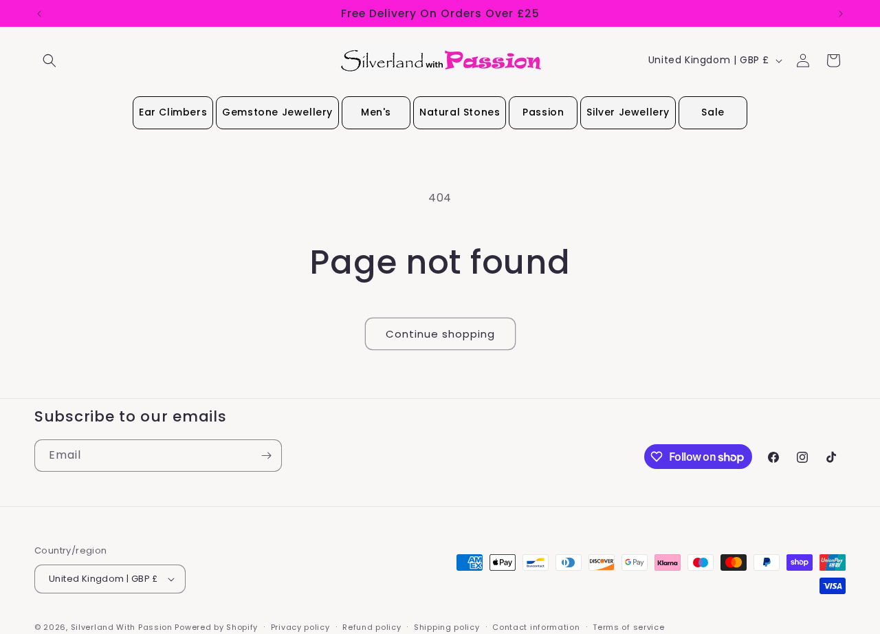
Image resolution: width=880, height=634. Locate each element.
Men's (376, 112)
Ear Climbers (173, 112)
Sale (712, 112)
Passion (543, 112)
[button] (49, 60)
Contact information (536, 627)
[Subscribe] (266, 455)
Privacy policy (300, 627)
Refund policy (371, 627)
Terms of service (628, 627)
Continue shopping (440, 334)
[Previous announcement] (39, 14)
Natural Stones (459, 112)
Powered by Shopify (216, 627)
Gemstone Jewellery (277, 112)
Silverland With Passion (122, 627)
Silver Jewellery (628, 112)
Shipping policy (447, 627)
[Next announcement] (841, 14)
